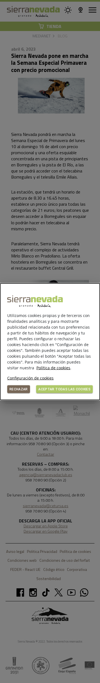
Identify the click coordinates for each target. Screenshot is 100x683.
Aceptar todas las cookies (64, 389)
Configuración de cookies (30, 377)
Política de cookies (53, 367)
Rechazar (18, 389)
